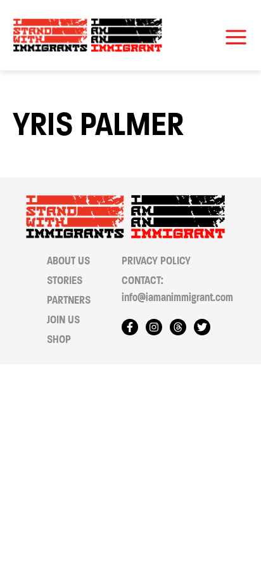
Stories (64, 280)
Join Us (63, 319)
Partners (69, 300)
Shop (59, 339)
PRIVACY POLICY (156, 260)
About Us (68, 260)
